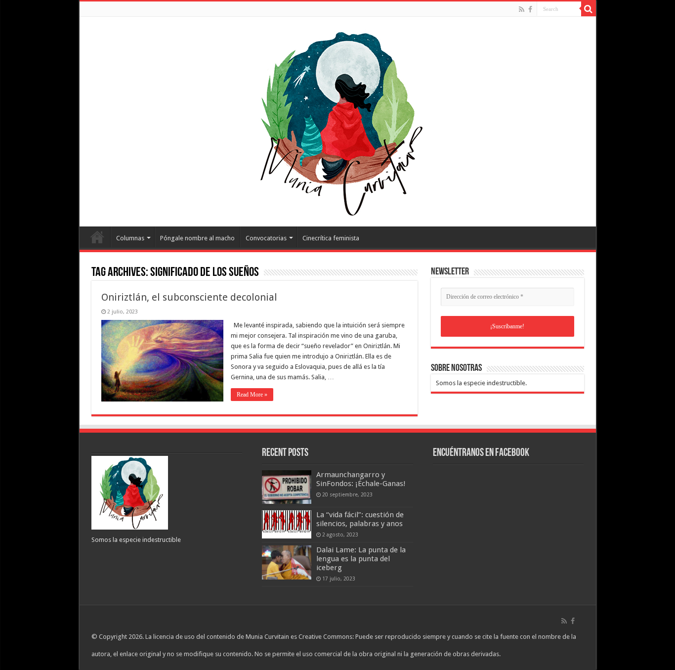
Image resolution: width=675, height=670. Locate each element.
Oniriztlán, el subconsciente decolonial (189, 297)
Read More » (252, 394)
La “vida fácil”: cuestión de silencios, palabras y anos (360, 519)
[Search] (588, 8)
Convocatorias (266, 238)
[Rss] (521, 9)
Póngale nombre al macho (197, 238)
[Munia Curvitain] (337, 120)
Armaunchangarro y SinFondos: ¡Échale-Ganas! (361, 479)
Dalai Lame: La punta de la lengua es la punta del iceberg (361, 558)
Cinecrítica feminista (330, 238)
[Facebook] (530, 9)
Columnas (130, 238)
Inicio (97, 236)
